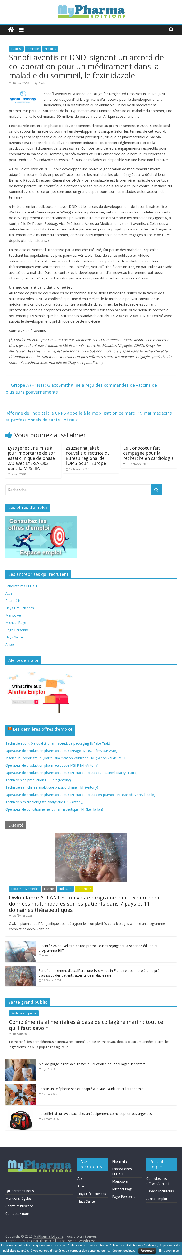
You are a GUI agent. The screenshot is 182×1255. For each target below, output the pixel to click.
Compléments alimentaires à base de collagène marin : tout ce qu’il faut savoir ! (86, 1024)
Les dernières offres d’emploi (42, 729)
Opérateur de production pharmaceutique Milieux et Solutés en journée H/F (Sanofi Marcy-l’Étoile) (80, 794)
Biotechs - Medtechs (24, 889)
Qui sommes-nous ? (20, 1191)
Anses (10, 644)
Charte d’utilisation (19, 1206)
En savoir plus (169, 1250)
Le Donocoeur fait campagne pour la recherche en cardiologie (148, 453)
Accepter (147, 1250)
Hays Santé (14, 637)
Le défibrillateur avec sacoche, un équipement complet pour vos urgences (95, 1113)
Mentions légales (18, 1198)
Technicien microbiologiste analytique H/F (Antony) (44, 802)
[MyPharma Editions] (10, 30)
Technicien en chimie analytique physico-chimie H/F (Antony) (51, 787)
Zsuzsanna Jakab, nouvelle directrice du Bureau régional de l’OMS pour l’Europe (88, 455)
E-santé (49, 889)
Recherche (84, 889)
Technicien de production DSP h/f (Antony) (38, 780)
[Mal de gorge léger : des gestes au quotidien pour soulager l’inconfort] (20, 1062)
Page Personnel (17, 630)
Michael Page (15, 622)
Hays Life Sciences (19, 608)
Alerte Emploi (156, 1198)
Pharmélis (13, 600)
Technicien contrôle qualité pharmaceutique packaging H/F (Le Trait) (57, 743)
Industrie (33, 49)
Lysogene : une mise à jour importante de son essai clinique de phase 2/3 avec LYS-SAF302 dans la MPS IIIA (32, 458)
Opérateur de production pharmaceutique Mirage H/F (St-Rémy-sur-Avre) (61, 750)
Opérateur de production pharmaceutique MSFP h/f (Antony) (51, 765)
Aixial (9, 593)
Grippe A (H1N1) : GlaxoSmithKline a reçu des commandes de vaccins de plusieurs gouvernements (81, 388)
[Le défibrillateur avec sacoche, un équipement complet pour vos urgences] (20, 1111)
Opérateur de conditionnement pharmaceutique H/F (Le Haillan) (54, 809)
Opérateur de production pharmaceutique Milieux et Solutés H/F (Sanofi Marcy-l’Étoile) (71, 772)
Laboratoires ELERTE (21, 586)
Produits (50, 49)
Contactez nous (17, 1213)
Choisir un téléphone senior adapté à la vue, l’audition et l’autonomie (91, 1088)
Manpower (13, 615)
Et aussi (16, 49)
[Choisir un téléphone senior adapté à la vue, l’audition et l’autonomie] (20, 1086)
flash (42, 83)
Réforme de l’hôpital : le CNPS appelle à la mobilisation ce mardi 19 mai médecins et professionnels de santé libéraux (88, 416)
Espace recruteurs (160, 1191)
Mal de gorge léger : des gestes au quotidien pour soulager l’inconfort (92, 1064)
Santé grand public (23, 1013)
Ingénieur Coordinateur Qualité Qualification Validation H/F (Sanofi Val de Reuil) (65, 758)
